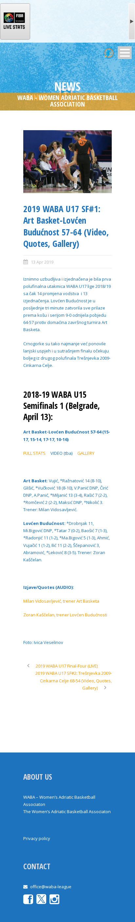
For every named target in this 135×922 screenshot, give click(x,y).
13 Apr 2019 (42, 262)
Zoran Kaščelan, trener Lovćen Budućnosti (65, 615)
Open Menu (125, 52)
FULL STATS (34, 453)
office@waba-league (50, 887)
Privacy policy (36, 838)
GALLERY (85, 453)
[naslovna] (67, 161)
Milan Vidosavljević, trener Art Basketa (61, 601)
